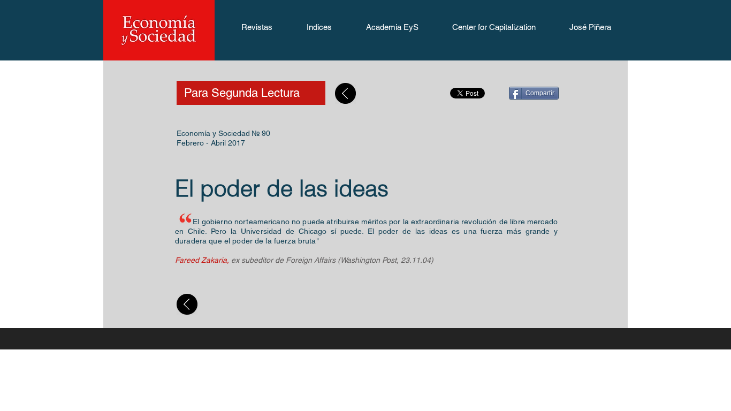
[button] (257, 30)
